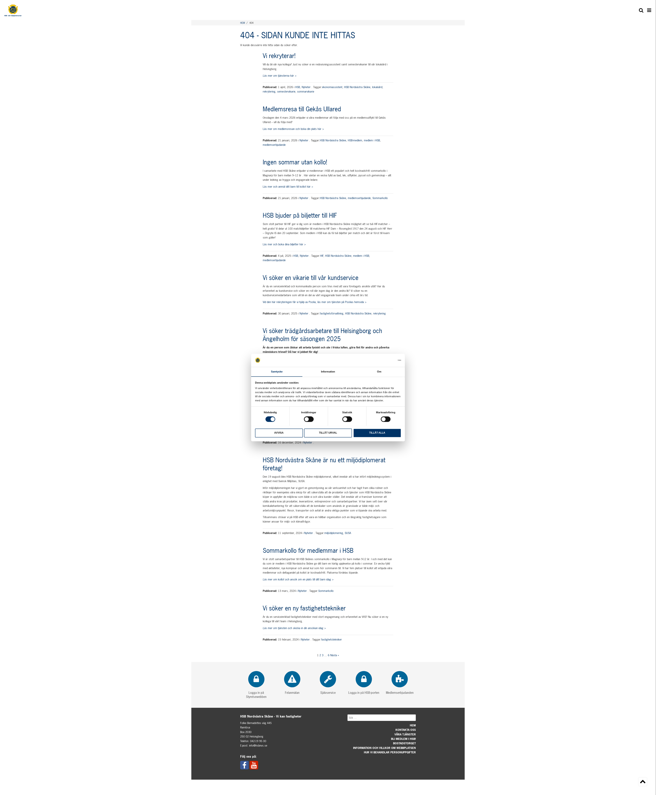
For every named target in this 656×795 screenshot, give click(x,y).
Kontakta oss (405, 730)
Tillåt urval (328, 432)
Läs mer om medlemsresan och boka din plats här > (293, 129)
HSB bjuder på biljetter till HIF (300, 215)
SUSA (348, 533)
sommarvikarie (305, 91)
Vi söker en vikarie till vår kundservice (310, 278)
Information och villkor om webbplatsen (384, 748)
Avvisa (279, 432)
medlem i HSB (372, 140)
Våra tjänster (405, 734)
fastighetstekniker (331, 639)
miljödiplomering (333, 533)
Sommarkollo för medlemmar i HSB (308, 550)
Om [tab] (379, 371)
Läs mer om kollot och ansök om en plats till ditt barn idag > (298, 579)
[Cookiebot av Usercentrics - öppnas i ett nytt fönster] (386, 360)
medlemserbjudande (274, 145)
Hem (413, 725)
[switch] (309, 419)
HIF (321, 256)
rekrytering (269, 91)
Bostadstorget (404, 743)
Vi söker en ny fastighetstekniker (304, 608)
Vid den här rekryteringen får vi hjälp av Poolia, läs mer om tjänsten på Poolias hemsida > (315, 302)
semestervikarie (286, 91)
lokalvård (377, 87)
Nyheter (306, 87)
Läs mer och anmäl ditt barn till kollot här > (288, 186)
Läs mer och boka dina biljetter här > (284, 244)
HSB (297, 87)
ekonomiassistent (332, 87)
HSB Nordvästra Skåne (357, 87)
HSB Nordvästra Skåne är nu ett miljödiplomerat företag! (324, 464)
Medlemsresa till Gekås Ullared (302, 109)
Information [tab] (328, 371)
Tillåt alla (377, 432)
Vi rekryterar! (279, 56)
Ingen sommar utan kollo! (295, 162)
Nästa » (334, 655)
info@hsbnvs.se (258, 745)
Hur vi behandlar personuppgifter (390, 752)
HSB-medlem (355, 140)
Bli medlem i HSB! (403, 739)
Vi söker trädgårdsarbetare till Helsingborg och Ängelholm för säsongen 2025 (322, 335)
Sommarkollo (380, 198)
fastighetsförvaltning (331, 313)
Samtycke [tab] (277, 371)
